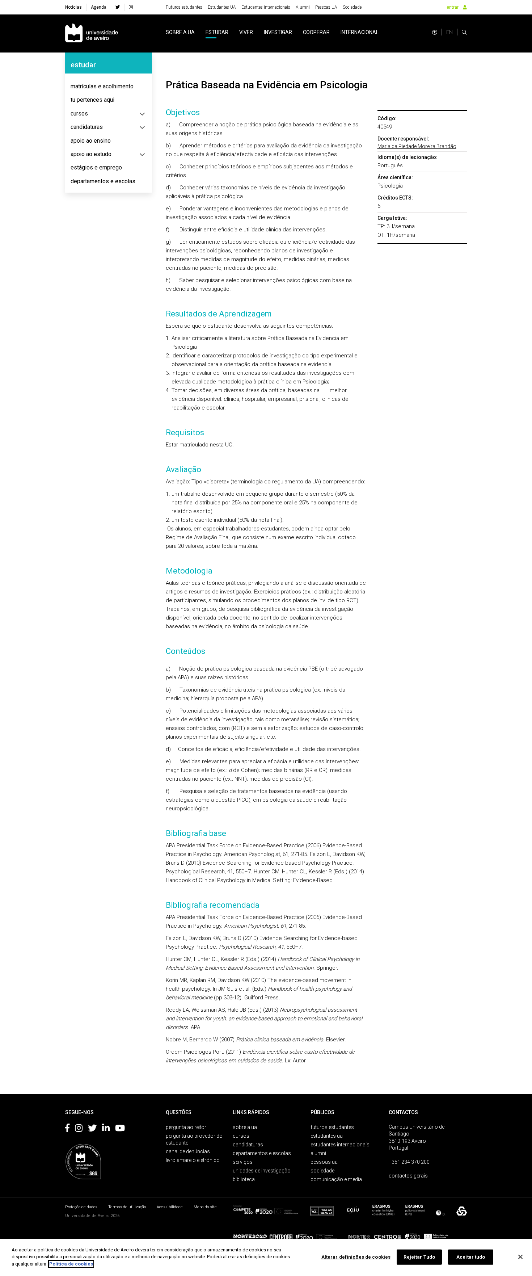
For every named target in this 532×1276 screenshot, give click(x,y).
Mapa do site (205, 1207)
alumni (318, 1153)
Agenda (98, 7)
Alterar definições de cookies (356, 1257)
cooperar (316, 32)
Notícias (73, 7)
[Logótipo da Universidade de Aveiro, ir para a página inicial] (91, 33)
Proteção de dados (81, 1207)
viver (246, 32)
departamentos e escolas (103, 181)
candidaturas (87, 126)
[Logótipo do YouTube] (120, 1129)
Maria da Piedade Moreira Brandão (416, 146)
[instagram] (131, 7)
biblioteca (244, 1179)
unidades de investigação (262, 1171)
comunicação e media (336, 1179)
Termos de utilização (127, 1207)
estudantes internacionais (340, 1144)
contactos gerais (408, 1176)
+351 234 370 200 (409, 1162)
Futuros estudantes (184, 7)
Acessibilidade (170, 1207)
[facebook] (117, 7)
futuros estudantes (332, 1127)
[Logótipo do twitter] (92, 1129)
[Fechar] (520, 1257)
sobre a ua (180, 32)
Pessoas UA (326, 7)
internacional (360, 32)
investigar (278, 32)
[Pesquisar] (464, 32)
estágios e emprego (96, 167)
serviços (243, 1162)
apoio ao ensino (91, 140)
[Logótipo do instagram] (79, 1129)
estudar (217, 32)
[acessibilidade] (435, 32)
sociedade (322, 1171)
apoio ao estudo (91, 154)
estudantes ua (327, 1136)
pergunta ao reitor (186, 1127)
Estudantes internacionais (265, 7)
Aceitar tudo (470, 1257)
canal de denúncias (188, 1151)
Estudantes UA (222, 7)
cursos (79, 113)
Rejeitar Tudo (419, 1257)
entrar (453, 7)
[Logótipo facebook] (67, 1129)
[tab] (109, 86)
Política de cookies (71, 1264)
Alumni (303, 7)
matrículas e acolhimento (102, 86)
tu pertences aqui (92, 99)
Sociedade (352, 7)
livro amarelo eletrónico (193, 1160)
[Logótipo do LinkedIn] (106, 1129)
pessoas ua (324, 1162)
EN (449, 32)
